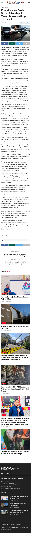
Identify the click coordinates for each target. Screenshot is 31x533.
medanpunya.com (13, 527)
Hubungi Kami (4, 524)
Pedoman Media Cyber (6, 523)
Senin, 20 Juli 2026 (6, 426)
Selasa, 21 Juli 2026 (6, 361)
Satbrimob (15, 240)
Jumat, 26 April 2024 (5, 22)
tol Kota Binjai (23, 240)
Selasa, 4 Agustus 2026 (6, 330)
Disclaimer (16, 523)
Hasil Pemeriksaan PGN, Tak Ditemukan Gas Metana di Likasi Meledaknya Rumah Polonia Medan (15, 389)
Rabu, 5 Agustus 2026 (6, 301)
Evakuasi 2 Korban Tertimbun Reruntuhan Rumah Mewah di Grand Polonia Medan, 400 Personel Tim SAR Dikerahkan (15, 358)
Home (2, 7)
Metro (6, 7)
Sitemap (18, 524)
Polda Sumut (8, 240)
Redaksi (12, 524)
